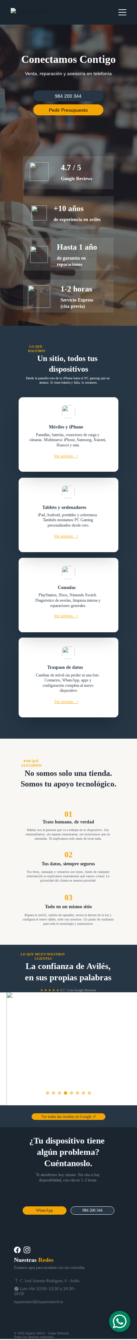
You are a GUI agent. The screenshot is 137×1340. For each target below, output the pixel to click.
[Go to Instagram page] (27, 1250)
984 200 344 (68, 96)
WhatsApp (44, 1210)
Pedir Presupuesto (68, 110)
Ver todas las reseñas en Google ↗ (68, 1116)
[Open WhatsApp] (119, 1321)
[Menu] (122, 12)
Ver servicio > (66, 456)
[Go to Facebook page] (17, 1250)
